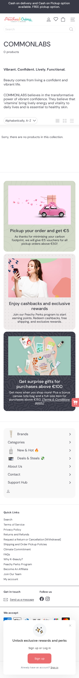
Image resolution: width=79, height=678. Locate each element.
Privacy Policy (12, 529)
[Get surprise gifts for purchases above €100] (39, 355)
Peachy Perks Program (18, 564)
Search (8, 519)
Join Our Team (12, 574)
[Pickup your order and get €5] (39, 205)
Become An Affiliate (16, 569)
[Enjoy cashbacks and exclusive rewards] (39, 277)
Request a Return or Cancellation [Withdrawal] (32, 539)
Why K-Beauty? (13, 559)
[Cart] (63, 19)
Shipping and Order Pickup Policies (25, 544)
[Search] (71, 29)
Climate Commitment (17, 549)
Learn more (54, 9)
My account (11, 579)
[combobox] (39, 29)
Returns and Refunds (16, 534)
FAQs (7, 554)
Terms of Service (14, 524)
